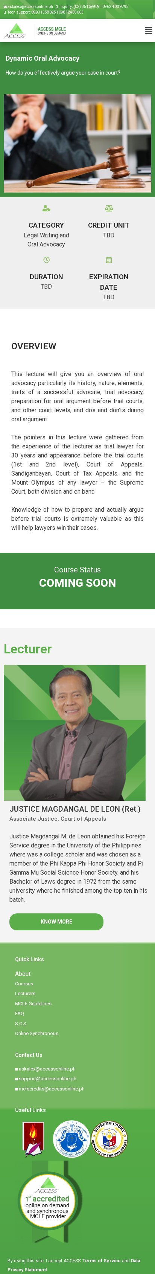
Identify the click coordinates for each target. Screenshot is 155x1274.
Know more (56, 922)
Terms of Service (102, 1260)
